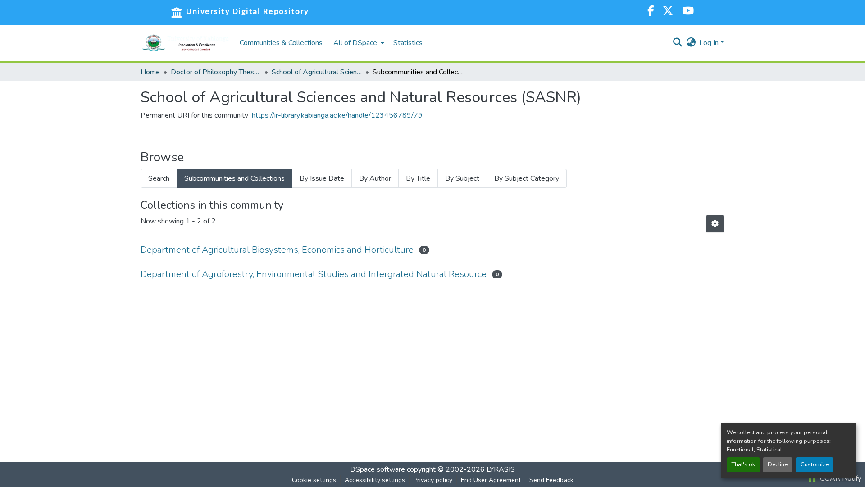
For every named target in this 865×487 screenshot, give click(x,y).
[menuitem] (358, 43)
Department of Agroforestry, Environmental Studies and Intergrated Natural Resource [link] (314, 274)
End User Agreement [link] (491, 480)
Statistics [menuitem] (408, 43)
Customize (815, 464)
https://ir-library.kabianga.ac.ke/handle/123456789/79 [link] (337, 115)
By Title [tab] (418, 178)
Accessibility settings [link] (375, 480)
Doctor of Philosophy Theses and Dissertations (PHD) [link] (216, 72)
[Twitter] (668, 12)
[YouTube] (688, 12)
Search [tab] (158, 178)
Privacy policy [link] (433, 480)
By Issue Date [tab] (322, 178)
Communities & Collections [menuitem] (281, 43)
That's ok (743, 464)
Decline (778, 464)
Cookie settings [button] (314, 480)
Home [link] (150, 72)
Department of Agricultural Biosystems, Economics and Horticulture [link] (277, 250)
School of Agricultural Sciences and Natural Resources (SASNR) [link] (317, 72)
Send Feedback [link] (551, 480)
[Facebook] (650, 12)
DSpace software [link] (377, 469)
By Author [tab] (375, 178)
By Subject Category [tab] (526, 178)
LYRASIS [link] (501, 469)
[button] (186, 43)
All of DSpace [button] (355, 43)
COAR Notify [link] (839, 478)
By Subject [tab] (462, 178)
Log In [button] (709, 43)
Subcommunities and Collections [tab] (234, 178)
